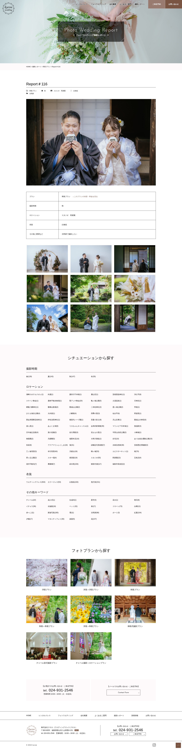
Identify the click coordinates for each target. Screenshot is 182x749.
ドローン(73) (117, 506)
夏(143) (50, 376)
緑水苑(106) (73, 464)
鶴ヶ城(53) (95, 451)
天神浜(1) (137, 401)
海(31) (71, 445)
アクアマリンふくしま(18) (58, 445)
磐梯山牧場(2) (53, 407)
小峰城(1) (137, 432)
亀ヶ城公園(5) (96, 401)
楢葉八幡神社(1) (32, 407)
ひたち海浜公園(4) (33, 413)
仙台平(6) (116, 413)
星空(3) (93, 500)
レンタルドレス (82, 4)
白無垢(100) (73, 482)
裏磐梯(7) (51, 464)
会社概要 (112, 4)
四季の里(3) (95, 413)
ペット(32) (73, 506)
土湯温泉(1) (117, 401)
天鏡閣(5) (51, 439)
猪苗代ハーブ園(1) (76, 420)
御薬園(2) (29, 439)
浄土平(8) (137, 394)
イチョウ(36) (31, 506)
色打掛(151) (95, 482)
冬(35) (93, 376)
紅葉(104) (137, 513)
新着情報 (134, 715)
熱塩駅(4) (137, 426)
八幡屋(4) (72, 413)
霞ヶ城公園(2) (118, 407)
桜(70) (136, 451)
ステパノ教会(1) (32, 401)
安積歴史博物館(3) (141, 445)
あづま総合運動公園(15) (143, 439)
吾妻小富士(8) (96, 420)
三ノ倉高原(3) (31, 451)
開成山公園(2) (74, 407)
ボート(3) (116, 513)
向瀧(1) (50, 394)
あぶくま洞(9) (53, 426)
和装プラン (33, 91)
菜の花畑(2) (52, 432)
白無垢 (75, 91)
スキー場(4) (52, 458)
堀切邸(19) (73, 458)
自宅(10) (116, 439)
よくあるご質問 (125, 4)
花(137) (94, 519)
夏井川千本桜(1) (75, 394)
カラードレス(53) (54, 482)
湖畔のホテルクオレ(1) (34, 394)
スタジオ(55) (96, 458)
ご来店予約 (156, 4)
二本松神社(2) (96, 407)
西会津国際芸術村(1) (34, 420)
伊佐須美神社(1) (54, 420)
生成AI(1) (72, 500)
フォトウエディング (98, 4)
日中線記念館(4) (32, 432)
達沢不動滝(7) (31, 464)
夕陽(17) (29, 519)
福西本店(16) (74, 439)
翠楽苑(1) (137, 413)
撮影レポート (140, 4)
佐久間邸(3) (73, 432)
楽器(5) (72, 519)
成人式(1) (51, 500)
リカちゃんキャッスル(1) (78, 426)
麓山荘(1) (94, 394)
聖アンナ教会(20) (75, 401)
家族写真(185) (53, 513)
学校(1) (137, 407)
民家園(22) (117, 458)
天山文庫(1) (117, 420)
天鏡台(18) (73, 451)
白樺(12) (137, 506)
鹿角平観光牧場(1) (55, 401)
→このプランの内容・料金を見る (85, 196)
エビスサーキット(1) (120, 451)
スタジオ (57, 91)
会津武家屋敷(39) (97, 426)
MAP (76, 730)
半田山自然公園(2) (119, 432)
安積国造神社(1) (119, 394)
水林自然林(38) (118, 445)
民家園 (63, 91)
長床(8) (29, 445)
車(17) (93, 506)
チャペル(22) (31, 500)
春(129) (29, 376)
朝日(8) (137, 500)
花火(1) (115, 500)
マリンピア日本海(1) (120, 426)
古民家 (31, 93)
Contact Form (123, 692)
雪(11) (71, 513)
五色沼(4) (137, 458)
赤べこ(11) (30, 513)
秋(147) (72, 376)
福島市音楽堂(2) (119, 464)
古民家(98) (95, 513)
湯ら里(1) (29, 426)
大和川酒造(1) (96, 439)
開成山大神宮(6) (140, 420)
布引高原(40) (53, 451)
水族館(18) (52, 506)
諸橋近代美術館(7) (98, 445)
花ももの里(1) (96, 432)
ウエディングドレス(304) (35, 482)
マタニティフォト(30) (56, 519)
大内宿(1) (51, 413)
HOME (28, 715)
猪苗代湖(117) (96, 464)
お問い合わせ (174, 4)
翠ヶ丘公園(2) (31, 458)
